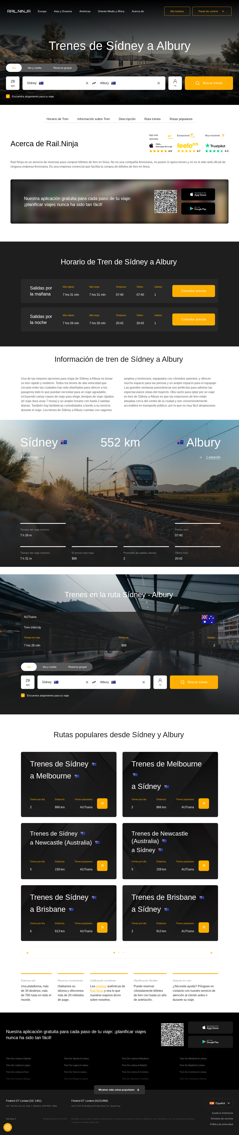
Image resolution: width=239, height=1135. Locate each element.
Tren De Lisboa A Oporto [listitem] (18, 1058)
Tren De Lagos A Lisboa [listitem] (76, 1065)
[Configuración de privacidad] (7, 1127)
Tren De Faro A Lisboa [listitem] (75, 1072)
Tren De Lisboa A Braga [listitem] (18, 1079)
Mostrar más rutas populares (116, 1089)
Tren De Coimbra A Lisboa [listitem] (193, 1072)
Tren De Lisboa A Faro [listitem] (17, 1072)
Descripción (127, 119)
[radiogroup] (42, 68)
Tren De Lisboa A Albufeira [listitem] (135, 1058)
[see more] (102, 803)
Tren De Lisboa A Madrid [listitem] (134, 1065)
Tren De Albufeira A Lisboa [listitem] (193, 1058)
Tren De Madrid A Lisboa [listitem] (192, 1065)
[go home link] (18, 11)
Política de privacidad (221, 1124)
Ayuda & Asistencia (222, 1113)
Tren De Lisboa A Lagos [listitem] (18, 1065)
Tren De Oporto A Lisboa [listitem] (76, 1058)
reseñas (101, 986)
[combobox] (47, 83)
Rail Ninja (96, 990)
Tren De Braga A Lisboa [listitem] (76, 1079)
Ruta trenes (152, 119)
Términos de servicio (222, 1118)
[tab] (57, 119)
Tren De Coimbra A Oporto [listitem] (193, 1079)
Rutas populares (181, 119)
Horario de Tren (57, 119)
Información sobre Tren (93, 119)
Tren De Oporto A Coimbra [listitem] (135, 1079)
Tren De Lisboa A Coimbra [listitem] (135, 1072)
